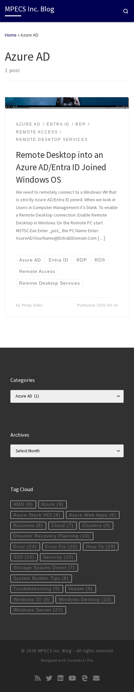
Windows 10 (31, 599)
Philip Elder (32, 305)
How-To (100, 546)
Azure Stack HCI (36, 515)
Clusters (96, 525)
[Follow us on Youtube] (72, 678)
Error (25, 546)
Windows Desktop (85, 599)
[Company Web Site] (84, 678)
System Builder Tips (41, 578)
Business (28, 525)
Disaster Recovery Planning (51, 536)
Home (11, 35)
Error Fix (61, 546)
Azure (52, 504)
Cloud (62, 525)
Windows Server (38, 610)
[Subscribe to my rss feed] (38, 678)
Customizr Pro (80, 660)
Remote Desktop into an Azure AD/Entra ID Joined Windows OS (61, 167)
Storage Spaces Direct (44, 567)
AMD (23, 504)
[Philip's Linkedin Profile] (60, 678)
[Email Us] (96, 678)
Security (58, 557)
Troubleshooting (36, 588)
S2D (23, 557)
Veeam (80, 588)
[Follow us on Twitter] (49, 678)
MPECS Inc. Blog (55, 651)
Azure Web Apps (92, 515)
